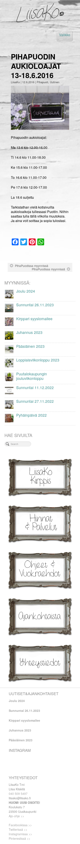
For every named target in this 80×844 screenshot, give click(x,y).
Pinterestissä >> (19, 838)
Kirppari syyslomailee (24, 720)
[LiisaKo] (40, 12)
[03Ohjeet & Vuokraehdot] (40, 569)
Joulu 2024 (17, 701)
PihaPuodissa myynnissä (31, 265)
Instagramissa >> (20, 834)
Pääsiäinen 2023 (20, 740)
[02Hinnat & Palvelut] (40, 523)
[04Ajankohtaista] (40, 616)
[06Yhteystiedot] (40, 662)
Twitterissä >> (18, 829)
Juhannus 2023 (20, 730)
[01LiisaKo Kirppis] (40, 476)
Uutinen (54, 82)
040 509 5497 (18, 793)
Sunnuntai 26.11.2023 (24, 710)
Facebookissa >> (20, 825)
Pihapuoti (42, 82)
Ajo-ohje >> (16, 816)
